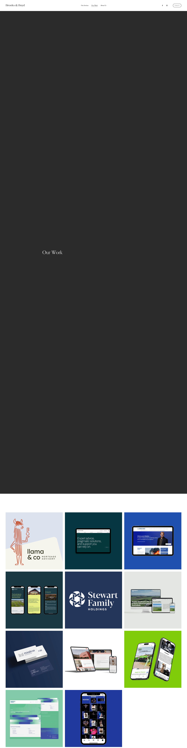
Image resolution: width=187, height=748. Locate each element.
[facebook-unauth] (162, 5)
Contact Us (177, 5)
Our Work (94, 5)
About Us (103, 5)
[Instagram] (167, 5)
